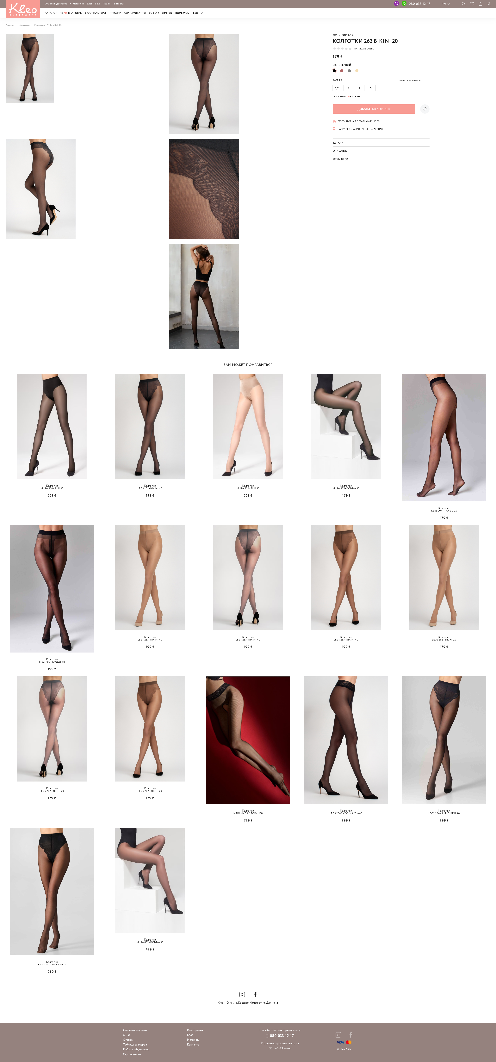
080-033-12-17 (419, 3)
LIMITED (167, 13)
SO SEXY (154, 13)
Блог (89, 4)
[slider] (342, 48)
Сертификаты (132, 1054)
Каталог (51, 13)
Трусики (115, 13)
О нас (126, 1035)
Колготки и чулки (344, 35)
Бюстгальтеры (95, 13)
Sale (97, 4)
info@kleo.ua (282, 1048)
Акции (106, 4)
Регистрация (195, 1030)
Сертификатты (135, 13)
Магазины (78, 4)
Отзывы (128, 1040)
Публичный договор (136, 1049)
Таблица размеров (135, 1045)
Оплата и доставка (56, 4)
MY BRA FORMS (70, 13)
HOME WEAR (182, 13)
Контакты (118, 4)
